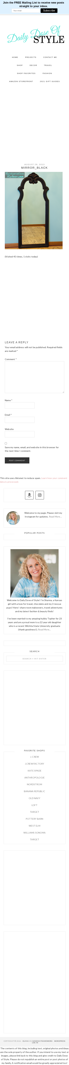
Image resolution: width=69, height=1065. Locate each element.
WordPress (59, 1041)
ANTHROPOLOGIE (34, 777)
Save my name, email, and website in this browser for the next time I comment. (32, 449)
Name (8, 400)
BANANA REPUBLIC (34, 791)
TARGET (34, 811)
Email (8, 414)
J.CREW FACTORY (34, 763)
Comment (11, 359)
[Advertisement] (34, 121)
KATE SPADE (34, 770)
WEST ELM (34, 825)
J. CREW (34, 756)
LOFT (34, 805)
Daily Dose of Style (35, 34)
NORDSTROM (34, 784)
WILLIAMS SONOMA (34, 832)
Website (9, 429)
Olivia (26, 1041)
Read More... (44, 629)
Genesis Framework (42, 1041)
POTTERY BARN (34, 818)
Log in (35, 1043)
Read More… (55, 516)
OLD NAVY (34, 798)
